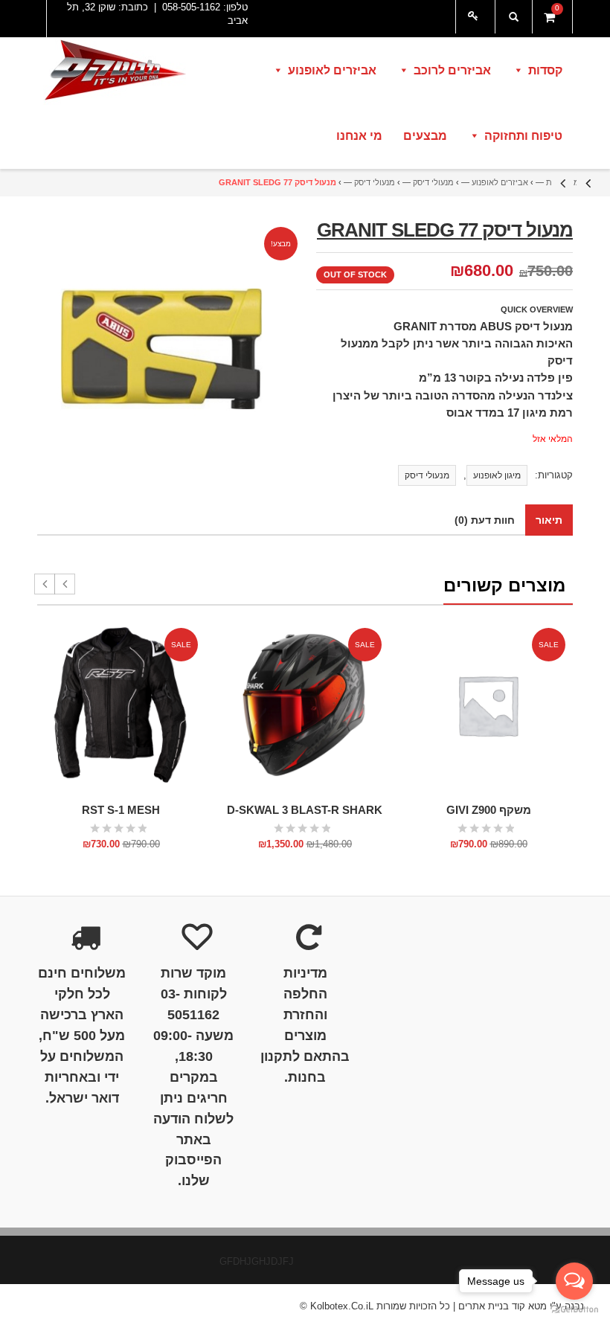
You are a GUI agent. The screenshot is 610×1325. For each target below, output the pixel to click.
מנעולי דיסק (433, 182)
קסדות (545, 70)
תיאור (549, 520)
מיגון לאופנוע (497, 475)
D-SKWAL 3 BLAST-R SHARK (304, 809)
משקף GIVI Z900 (488, 809)
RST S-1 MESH (121, 809)
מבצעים (425, 135)
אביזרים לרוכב (452, 70)
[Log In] (475, 16)
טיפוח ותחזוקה (523, 135)
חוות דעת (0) (485, 520)
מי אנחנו (359, 135)
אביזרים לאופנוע (332, 70)
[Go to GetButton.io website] (574, 1310)
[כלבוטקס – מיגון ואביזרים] (113, 71)
